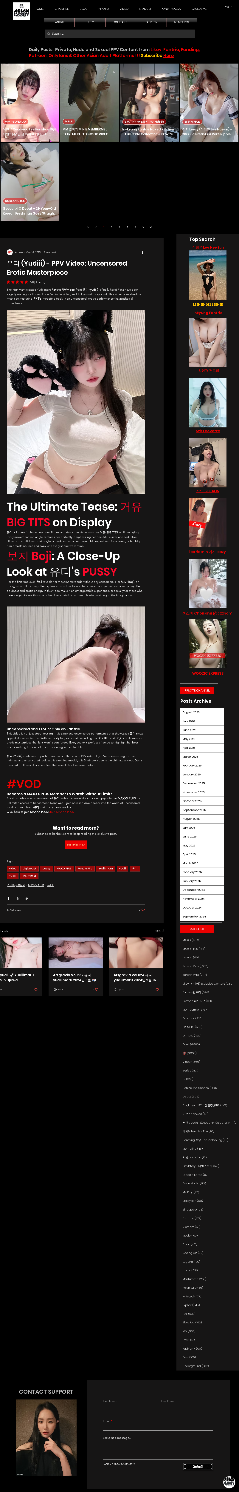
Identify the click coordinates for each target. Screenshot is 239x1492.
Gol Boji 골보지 (16, 885)
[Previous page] (96, 227)
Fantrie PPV (85, 868)
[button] (145, 7)
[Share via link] (27, 898)
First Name (110, 1400)
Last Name (168, 1400)
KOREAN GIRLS (15, 201)
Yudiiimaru (106, 868)
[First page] (88, 227)
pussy (46, 868)
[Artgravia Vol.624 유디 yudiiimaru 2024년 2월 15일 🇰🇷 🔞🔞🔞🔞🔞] (136, 952)
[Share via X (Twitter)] (17, 898)
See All (159, 930)
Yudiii (12, 876)
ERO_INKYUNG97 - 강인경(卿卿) (144, 121)
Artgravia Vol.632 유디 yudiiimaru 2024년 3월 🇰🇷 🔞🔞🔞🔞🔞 (74, 978)
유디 (134, 868)
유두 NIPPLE (192, 121)
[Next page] (143, 227)
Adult (50, 885)
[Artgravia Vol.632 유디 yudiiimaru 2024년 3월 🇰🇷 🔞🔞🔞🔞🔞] (76, 952)
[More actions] (142, 252)
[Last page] (151, 227)
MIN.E (69, 121)
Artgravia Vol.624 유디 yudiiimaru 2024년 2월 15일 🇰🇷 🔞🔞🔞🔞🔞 (135, 978)
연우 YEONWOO (15, 121)
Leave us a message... (117, 1437)
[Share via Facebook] (8, 898)
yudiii (122, 868)
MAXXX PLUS (64, 868)
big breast (29, 868)
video (12, 868)
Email (106, 1421)
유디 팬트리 (29, 876)
